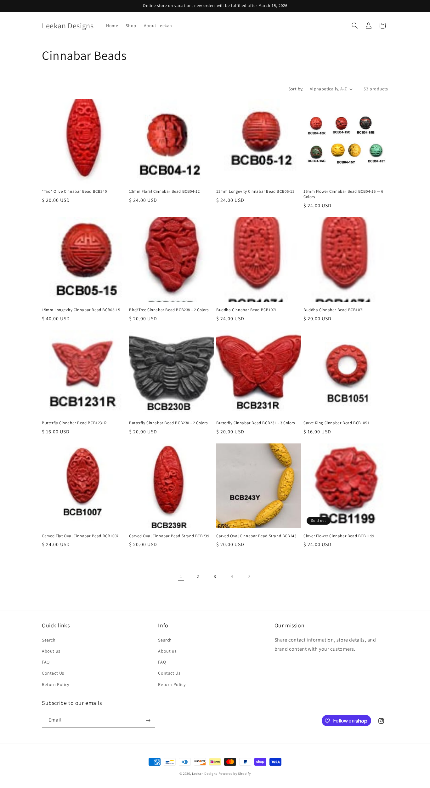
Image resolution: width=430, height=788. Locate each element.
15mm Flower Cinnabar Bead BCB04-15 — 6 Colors (343, 194)
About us (51, 651)
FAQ (46, 662)
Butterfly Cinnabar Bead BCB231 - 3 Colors (255, 422)
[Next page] (249, 576)
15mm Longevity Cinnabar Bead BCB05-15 (81, 309)
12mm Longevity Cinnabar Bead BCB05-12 (255, 191)
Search (49, 639)
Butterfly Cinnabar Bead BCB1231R (74, 422)
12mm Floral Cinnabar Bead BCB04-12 (164, 191)
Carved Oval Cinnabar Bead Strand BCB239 (169, 536)
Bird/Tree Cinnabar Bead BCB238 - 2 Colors (169, 309)
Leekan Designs (205, 773)
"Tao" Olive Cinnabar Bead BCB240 (74, 191)
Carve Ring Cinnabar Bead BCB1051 (336, 422)
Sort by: (295, 89)
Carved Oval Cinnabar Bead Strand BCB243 (256, 536)
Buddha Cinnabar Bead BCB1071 (246, 309)
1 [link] (181, 576)
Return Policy (55, 684)
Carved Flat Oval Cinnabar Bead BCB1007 (80, 536)
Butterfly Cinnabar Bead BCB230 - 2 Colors (168, 422)
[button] (355, 25)
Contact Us (53, 673)
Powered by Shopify (234, 773)
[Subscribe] (148, 720)
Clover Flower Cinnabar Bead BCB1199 (338, 536)
